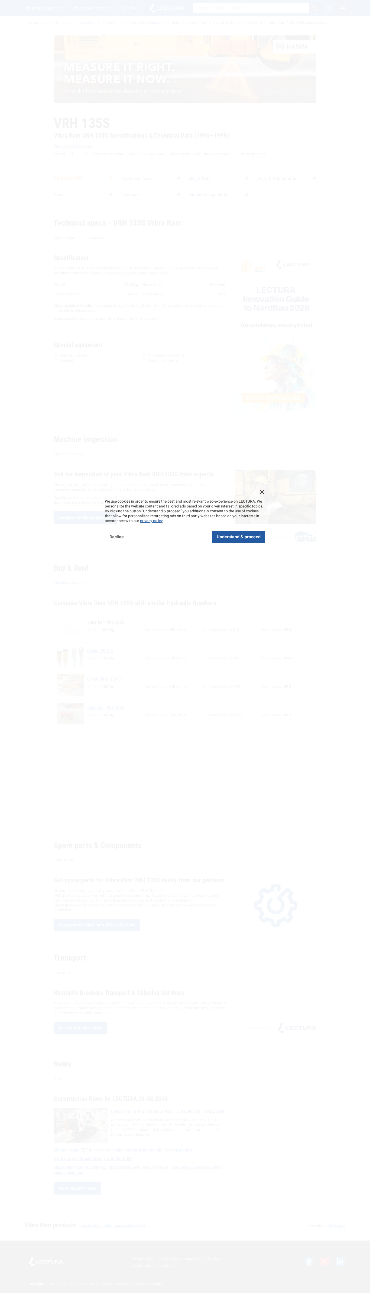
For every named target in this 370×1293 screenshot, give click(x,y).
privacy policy (151, 521)
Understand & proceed (239, 536)
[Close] (262, 492)
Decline (116, 536)
